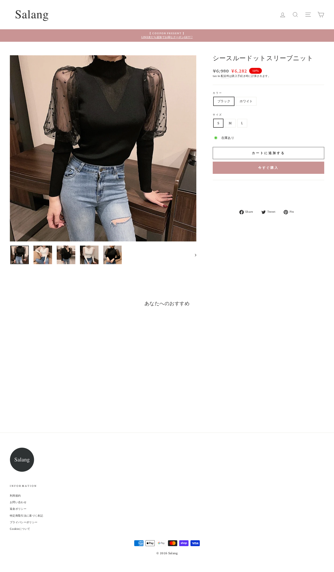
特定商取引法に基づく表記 (26, 515)
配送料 (225, 76)
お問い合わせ (18, 502)
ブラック (223, 101)
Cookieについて (20, 528)
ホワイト (246, 101)
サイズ (217, 114)
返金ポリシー (18, 508)
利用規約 (15, 495)
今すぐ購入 (268, 167)
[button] (268, 185)
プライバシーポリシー (23, 522)
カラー (217, 92)
